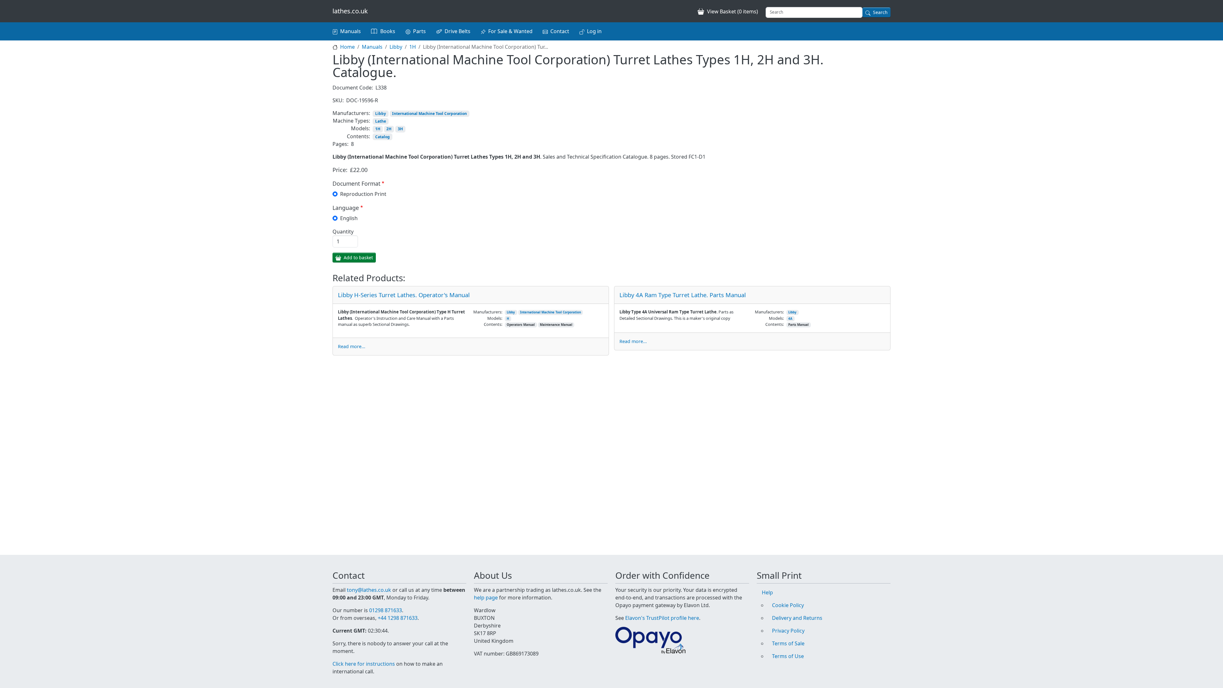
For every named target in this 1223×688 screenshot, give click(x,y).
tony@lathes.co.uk (369, 589)
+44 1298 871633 (398, 617)
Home (347, 46)
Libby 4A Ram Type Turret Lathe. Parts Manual (682, 295)
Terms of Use (788, 656)
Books (387, 31)
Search (880, 12)
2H (388, 129)
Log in (594, 31)
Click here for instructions (364, 663)
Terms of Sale (788, 643)
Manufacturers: (351, 113)
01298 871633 (385, 610)
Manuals (350, 31)
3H (400, 129)
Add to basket (358, 257)
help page (486, 597)
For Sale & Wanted (510, 31)
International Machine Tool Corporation (429, 113)
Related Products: (369, 278)
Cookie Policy (788, 605)
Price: (340, 170)
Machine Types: (351, 120)
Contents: (358, 136)
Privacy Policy (788, 630)
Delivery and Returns (797, 617)
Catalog (382, 137)
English (349, 218)
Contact (559, 31)
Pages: (340, 143)
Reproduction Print (363, 193)
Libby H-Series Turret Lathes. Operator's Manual (404, 295)
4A (790, 319)
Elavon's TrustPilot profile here (662, 617)
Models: (360, 128)
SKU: (338, 100)
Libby (396, 46)
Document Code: (353, 87)
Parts (419, 31)
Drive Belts (457, 31)
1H (412, 46)
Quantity (343, 231)
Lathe (380, 121)
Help (767, 592)
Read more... (351, 346)
